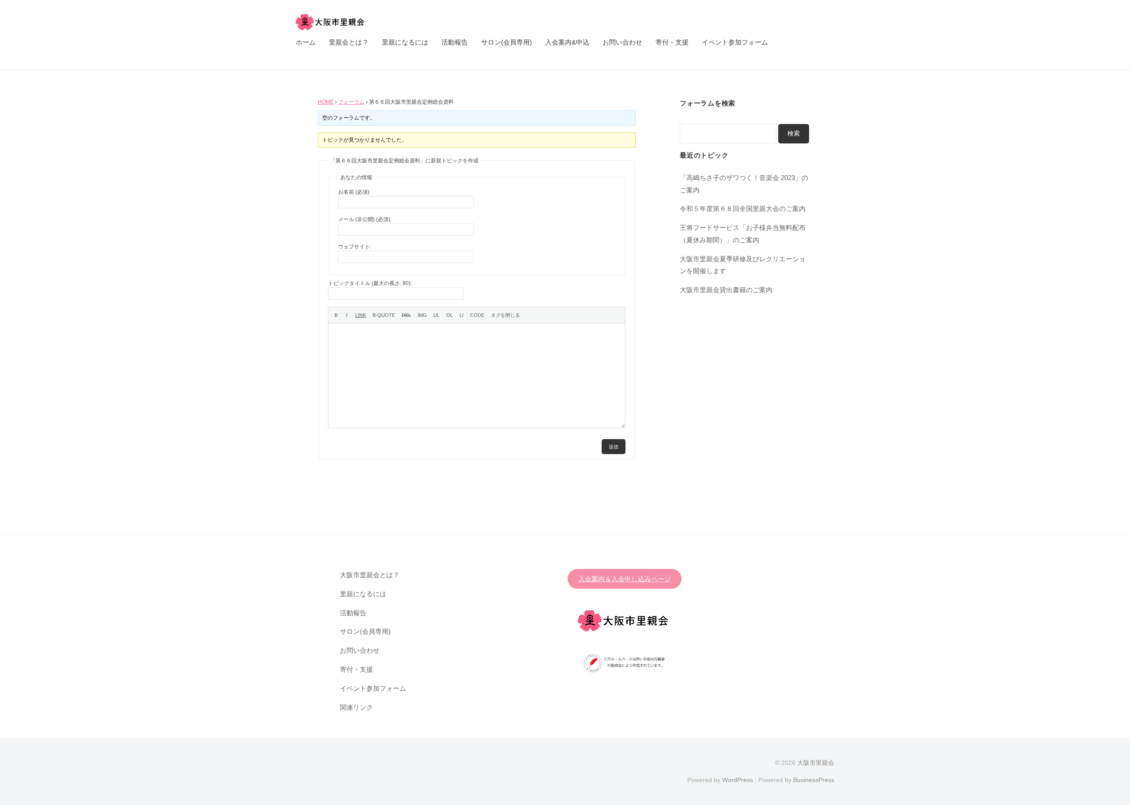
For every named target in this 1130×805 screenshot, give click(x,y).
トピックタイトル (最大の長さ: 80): (370, 283)
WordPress (737, 779)
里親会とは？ (349, 42)
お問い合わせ (622, 42)
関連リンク (356, 707)
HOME (326, 102)
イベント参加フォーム (735, 42)
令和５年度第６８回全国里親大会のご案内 (743, 208)
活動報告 (454, 42)
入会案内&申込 (567, 42)
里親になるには (405, 42)
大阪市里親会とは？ (369, 575)
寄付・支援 (672, 42)
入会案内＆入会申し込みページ (624, 579)
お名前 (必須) (353, 192)
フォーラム (351, 102)
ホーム (306, 42)
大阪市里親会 (815, 762)
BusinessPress (813, 779)
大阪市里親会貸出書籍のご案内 (726, 289)
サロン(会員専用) (506, 42)
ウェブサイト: (354, 247)
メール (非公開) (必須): (365, 219)
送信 (613, 446)
